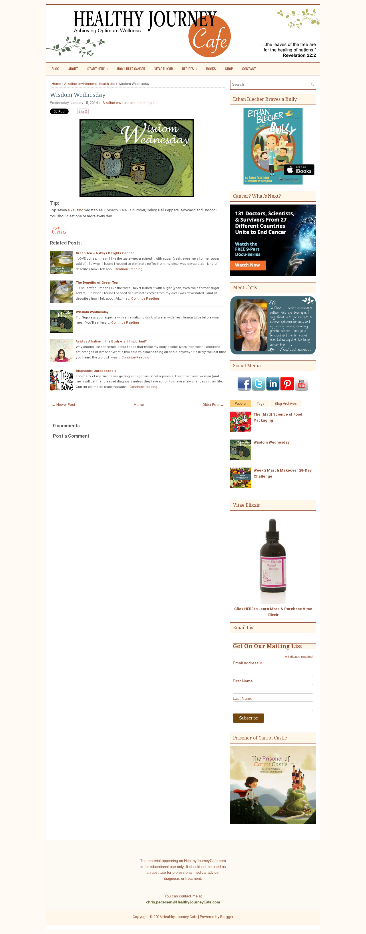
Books (211, 68)
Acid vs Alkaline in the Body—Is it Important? (111, 341)
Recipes (190, 68)
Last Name (242, 698)
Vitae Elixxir (163, 68)
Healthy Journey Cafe (179, 917)
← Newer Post (63, 404)
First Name (243, 681)
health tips (107, 84)
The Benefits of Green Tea (97, 282)
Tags (260, 404)
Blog (55, 68)
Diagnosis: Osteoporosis (96, 371)
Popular (240, 404)
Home (56, 84)
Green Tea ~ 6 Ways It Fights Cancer (105, 253)
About (73, 68)
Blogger (226, 917)
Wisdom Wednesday (77, 95)
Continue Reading (128, 269)
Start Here (97, 68)
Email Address (247, 663)
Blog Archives (286, 404)
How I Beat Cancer (131, 68)
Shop (229, 68)
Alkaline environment (80, 84)
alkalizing (75, 210)
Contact (249, 68)
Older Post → (213, 404)
